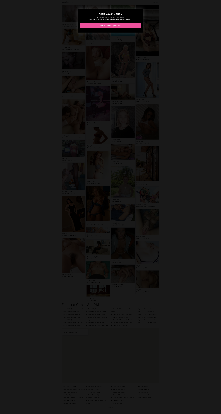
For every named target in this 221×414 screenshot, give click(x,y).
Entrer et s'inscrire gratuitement (110, 26)
